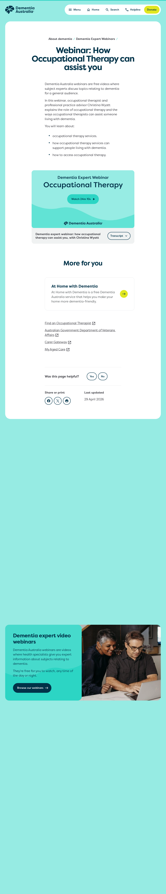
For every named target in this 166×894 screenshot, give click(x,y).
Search (114, 9)
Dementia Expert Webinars (95, 39)
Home (95, 9)
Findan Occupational (68, 323)
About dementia (60, 39)
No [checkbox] (103, 376)
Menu (77, 9)
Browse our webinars (30, 688)
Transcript (116, 236)
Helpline (135, 9)
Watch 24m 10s (81, 199)
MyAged (55, 349)
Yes (92, 376)
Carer (56, 342)
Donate (152, 9)
